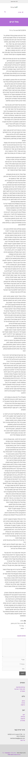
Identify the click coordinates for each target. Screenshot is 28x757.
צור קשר (22, 740)
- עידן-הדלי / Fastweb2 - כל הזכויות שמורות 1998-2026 (11, 753)
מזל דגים (17, 623)
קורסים (23, 717)
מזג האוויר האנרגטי (19, 689)
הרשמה (23, 705)
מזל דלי (21, 626)
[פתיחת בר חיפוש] (5, 12)
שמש (22, 628)
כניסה (23, 701)
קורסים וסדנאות (20, 687)
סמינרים (22, 721)
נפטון (12, 623)
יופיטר (22, 623)
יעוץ (24, 715)
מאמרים (22, 691)
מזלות (22, 621)
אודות (23, 703)
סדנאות (23, 719)
